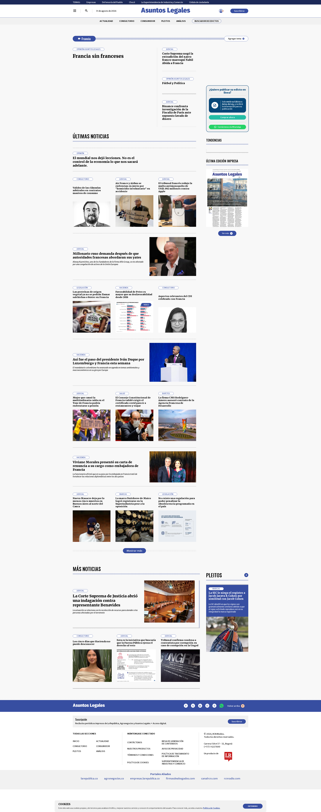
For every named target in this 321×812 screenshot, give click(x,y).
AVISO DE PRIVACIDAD (172, 748)
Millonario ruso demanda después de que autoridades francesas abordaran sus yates (107, 255)
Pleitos (214, 575)
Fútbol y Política (173, 83)
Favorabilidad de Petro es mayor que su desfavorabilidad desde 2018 (133, 294)
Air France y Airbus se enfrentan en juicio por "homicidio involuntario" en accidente (132, 187)
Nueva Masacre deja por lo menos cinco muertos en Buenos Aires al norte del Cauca (88, 502)
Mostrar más (134, 550)
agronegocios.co (114, 778)
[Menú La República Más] (75, 11)
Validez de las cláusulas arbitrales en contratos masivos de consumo (87, 190)
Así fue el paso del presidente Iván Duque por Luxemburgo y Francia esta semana (108, 361)
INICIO (76, 741)
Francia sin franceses (98, 56)
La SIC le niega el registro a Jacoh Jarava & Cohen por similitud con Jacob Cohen (227, 595)
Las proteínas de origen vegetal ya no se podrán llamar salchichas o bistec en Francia (91, 294)
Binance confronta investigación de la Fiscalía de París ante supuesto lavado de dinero (176, 113)
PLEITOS (165, 21)
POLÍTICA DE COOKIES (138, 762)
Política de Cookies (211, 808)
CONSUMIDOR (148, 21)
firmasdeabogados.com (180, 778)
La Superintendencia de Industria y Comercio (162, 2)
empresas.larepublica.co (145, 778)
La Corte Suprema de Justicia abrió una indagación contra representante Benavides (105, 600)
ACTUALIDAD (106, 21)
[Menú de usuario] (221, 11)
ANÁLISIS (181, 21)
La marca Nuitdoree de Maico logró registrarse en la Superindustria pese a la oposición (133, 502)
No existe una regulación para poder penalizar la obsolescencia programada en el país (176, 502)
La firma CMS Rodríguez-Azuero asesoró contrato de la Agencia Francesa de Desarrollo (176, 401)
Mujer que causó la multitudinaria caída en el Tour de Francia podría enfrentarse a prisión (88, 401)
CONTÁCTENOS (134, 742)
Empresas (91, 2)
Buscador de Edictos (207, 21)
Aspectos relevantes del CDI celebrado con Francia (175, 297)
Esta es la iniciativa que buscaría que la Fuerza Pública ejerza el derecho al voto (136, 643)
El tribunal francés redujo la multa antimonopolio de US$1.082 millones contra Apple (175, 187)
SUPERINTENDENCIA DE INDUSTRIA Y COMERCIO (173, 762)
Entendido (253, 806)
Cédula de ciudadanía (199, 2)
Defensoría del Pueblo (112, 2)
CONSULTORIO (126, 21)
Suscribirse (239, 11)
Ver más (225, 233)
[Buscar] (86, 11)
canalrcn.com (209, 778)
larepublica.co (89, 778)
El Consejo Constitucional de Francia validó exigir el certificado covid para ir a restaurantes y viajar (133, 401)
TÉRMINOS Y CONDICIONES (140, 755)
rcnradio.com (232, 778)
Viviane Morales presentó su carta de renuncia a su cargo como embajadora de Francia (105, 466)
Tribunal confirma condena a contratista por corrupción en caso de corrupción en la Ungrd (179, 643)
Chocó (132, 2)
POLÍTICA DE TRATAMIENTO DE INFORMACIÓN (175, 754)
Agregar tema (234, 38)
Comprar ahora (227, 117)
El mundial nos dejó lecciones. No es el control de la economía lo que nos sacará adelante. (105, 161)
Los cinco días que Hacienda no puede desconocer (91, 643)
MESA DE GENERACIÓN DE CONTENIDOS (172, 742)
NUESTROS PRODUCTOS (138, 748)
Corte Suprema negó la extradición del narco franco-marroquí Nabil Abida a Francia (177, 58)
